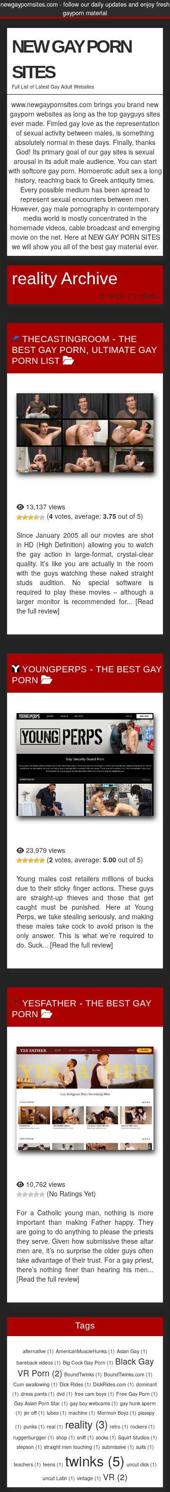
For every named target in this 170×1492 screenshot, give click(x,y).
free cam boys (94, 1393)
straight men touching (72, 1446)
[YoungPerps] (85, 764)
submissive (118, 1446)
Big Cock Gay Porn (88, 1362)
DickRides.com (113, 1384)
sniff (85, 1437)
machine (81, 1412)
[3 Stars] (31, 517)
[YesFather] (85, 1098)
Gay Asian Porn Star (41, 1403)
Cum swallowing (35, 1384)
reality (86, 1423)
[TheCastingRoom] (85, 432)
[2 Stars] (25, 517)
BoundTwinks (83, 1374)
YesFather (49, 1003)
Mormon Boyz (116, 1412)
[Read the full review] (81, 944)
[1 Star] (19, 517)
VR (115, 1477)
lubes (57, 1412)
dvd (65, 1393)
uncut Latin (58, 1478)
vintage (89, 1478)
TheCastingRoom (66, 339)
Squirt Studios (137, 1437)
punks (34, 1426)
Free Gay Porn (137, 1393)
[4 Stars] (36, 517)
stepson (29, 1446)
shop (65, 1437)
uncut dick (142, 1464)
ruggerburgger (33, 1437)
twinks (95, 1460)
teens (53, 1464)
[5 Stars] (42, 517)
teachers (27, 1464)
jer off (34, 1412)
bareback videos (39, 1362)
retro (119, 1426)
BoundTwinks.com (128, 1374)
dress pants (38, 1393)
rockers (142, 1426)
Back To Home (132, 295)
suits (145, 1446)
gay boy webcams (94, 1403)
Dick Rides (75, 1384)
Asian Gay (132, 1351)
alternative (38, 1351)
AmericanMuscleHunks (85, 1351)
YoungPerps (54, 669)
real (55, 1426)
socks (106, 1437)
